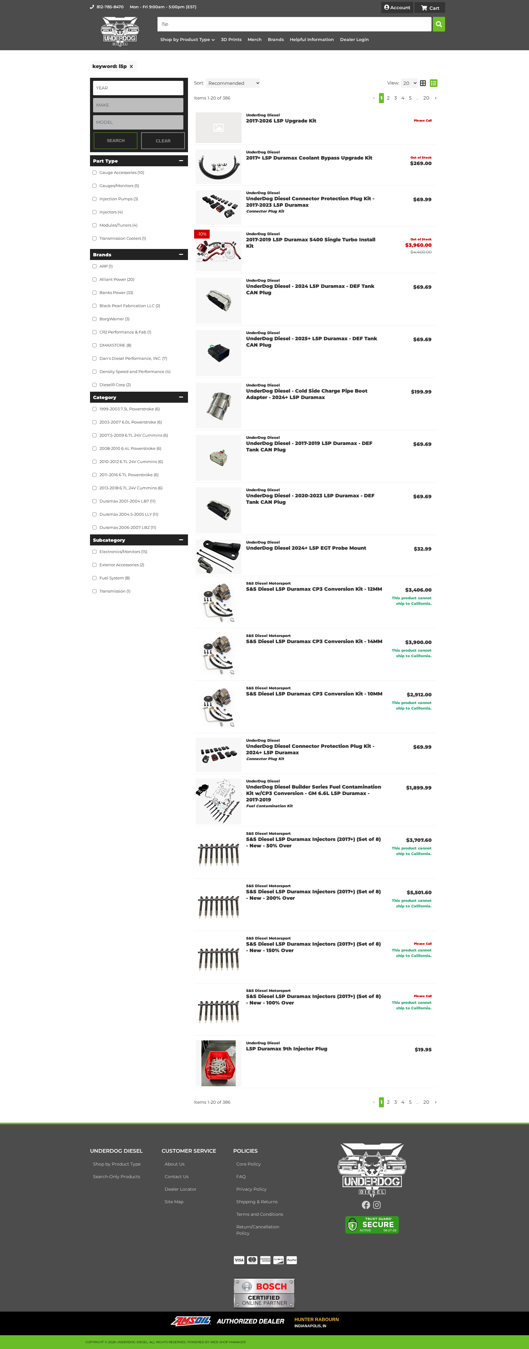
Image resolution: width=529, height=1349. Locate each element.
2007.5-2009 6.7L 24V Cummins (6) (133, 435)
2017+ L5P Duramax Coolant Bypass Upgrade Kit (309, 158)
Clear (163, 140)
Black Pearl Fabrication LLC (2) (129, 305)
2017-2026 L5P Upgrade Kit (281, 121)
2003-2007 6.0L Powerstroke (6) (130, 422)
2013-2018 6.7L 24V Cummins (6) (131, 487)
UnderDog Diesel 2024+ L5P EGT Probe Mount (306, 548)
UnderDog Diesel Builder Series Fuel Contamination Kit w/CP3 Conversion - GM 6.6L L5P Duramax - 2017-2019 (313, 793)
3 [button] (395, 98)
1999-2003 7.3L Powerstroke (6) (129, 408)
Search (116, 140)
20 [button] (426, 98)
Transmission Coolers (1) (122, 238)
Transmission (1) (114, 591)
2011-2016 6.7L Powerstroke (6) (129, 474)
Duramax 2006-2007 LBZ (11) (127, 527)
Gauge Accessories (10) (121, 172)
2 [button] (388, 98)
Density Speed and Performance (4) (135, 371)
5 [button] (410, 98)
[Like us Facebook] (366, 1206)
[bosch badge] (264, 1293)
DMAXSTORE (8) (115, 345)
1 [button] (381, 98)
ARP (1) (106, 266)
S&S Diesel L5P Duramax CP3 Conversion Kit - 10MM (314, 694)
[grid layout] (423, 83)
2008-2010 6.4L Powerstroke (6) (130, 448)
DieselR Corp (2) (115, 384)
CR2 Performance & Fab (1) (125, 332)
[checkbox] (94, 266)
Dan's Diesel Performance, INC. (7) (133, 358)
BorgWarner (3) (114, 318)
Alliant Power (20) (116, 279)
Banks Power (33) (116, 292)
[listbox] (138, 88)
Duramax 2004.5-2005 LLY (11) (128, 514)
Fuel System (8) (114, 577)
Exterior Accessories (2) (121, 564)
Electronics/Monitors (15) (123, 551)
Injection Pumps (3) (118, 198)
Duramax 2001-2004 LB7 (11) (127, 501)
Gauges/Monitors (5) (119, 185)
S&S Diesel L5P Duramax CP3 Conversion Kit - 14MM (314, 641)
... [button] (417, 98)
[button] (301, 24)
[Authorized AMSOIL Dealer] (229, 1321)
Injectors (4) (111, 211)
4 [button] (402, 98)
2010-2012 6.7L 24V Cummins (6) (131, 461)
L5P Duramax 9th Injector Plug (286, 1049)
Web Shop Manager (228, 1342)
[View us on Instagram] (377, 1206)
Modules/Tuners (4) (118, 225)
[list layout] (433, 83)
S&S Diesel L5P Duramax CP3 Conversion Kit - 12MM (314, 589)
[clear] (131, 66)
